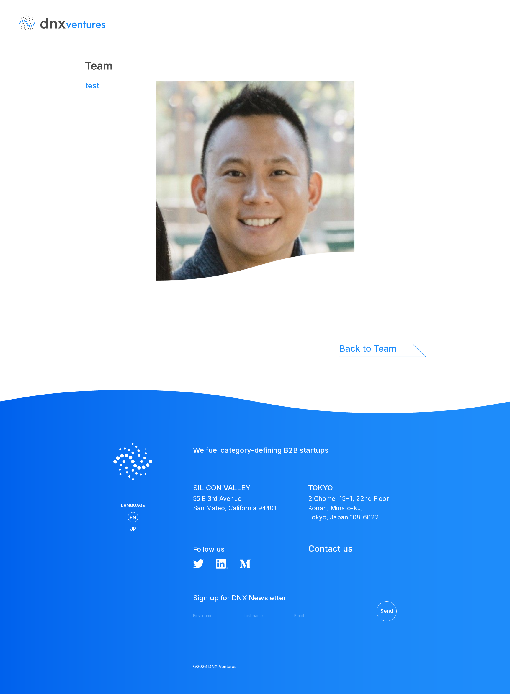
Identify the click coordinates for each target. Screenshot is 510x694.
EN (491, 41)
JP (491, 53)
